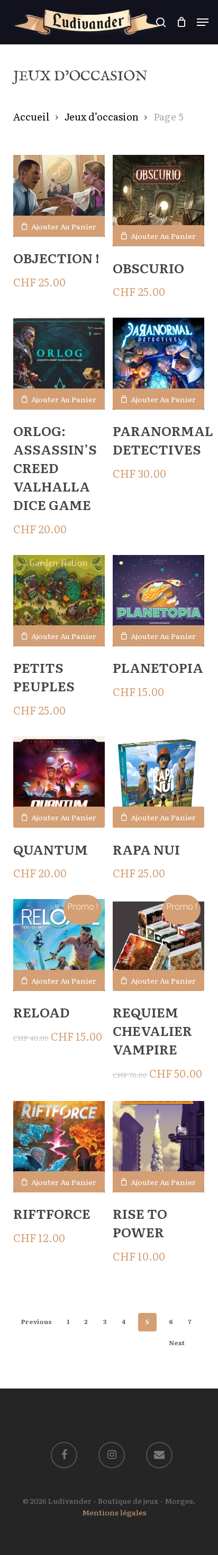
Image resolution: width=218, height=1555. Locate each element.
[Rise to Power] (158, 1146)
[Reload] (59, 945)
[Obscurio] (158, 201)
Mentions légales (114, 1512)
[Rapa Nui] (158, 782)
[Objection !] (59, 196)
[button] (202, 22)
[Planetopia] (158, 600)
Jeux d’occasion (102, 116)
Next (177, 1342)
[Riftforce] (59, 1146)
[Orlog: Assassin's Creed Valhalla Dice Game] (59, 363)
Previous (36, 1321)
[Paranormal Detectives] (158, 363)
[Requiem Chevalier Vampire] (158, 945)
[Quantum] (59, 782)
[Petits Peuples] (59, 600)
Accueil (31, 116)
